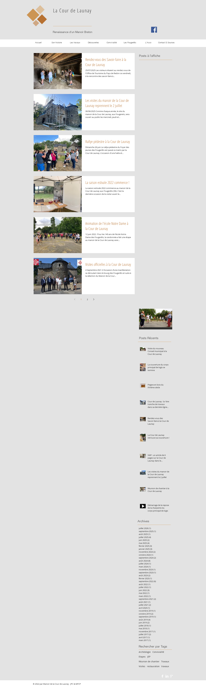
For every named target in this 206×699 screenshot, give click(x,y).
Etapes (142, 656)
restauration (153, 666)
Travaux (165, 661)
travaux (165, 666)
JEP (148, 656)
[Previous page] (74, 299)
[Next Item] (167, 318)
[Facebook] (154, 30)
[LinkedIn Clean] (166, 676)
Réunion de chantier (149, 661)
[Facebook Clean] (162, 676)
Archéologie (145, 651)
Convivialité (158, 651)
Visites (142, 666)
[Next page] (93, 299)
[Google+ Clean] (171, 676)
